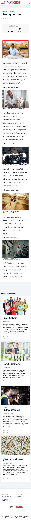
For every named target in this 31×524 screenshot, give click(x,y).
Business (5, 11)
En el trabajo (10, 318)
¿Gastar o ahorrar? (14, 459)
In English (10, 31)
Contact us (5, 494)
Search (29, 2)
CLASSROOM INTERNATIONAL (6, 500)
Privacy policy (19, 494)
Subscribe (18, 496)
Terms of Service (6, 496)
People (12, 11)
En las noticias (11, 410)
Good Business (12, 364)
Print (19, 31)
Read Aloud (14, 26)
